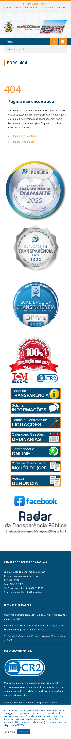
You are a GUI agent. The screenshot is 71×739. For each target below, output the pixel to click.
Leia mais (39, 722)
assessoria (27, 687)
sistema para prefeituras (44, 682)
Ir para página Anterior (25, 135)
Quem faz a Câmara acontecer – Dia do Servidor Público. (32, 614)
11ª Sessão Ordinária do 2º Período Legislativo (27, 635)
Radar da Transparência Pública (41, 702)
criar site (24, 682)
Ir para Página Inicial (24, 141)
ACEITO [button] (24, 731)
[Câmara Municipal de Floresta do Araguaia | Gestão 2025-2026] (35, 26)
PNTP (18, 702)
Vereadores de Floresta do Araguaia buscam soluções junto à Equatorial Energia (36, 7)
